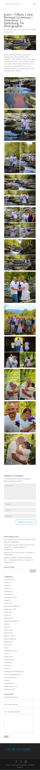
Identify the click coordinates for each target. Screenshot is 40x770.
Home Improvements (11, 621)
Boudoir (6, 582)
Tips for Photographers (11, 674)
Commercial (8, 594)
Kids (5, 627)
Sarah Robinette (11, 30)
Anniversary (8, 579)
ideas (5, 624)
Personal (7, 645)
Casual (6, 588)
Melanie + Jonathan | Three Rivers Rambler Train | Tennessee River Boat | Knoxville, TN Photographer (18, 560)
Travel (6, 680)
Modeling (7, 633)
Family (6, 612)
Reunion (6, 662)
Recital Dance (8, 660)
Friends (6, 615)
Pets (5, 648)
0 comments (9, 32)
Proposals (7, 657)
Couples (6, 603)
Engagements (8, 609)
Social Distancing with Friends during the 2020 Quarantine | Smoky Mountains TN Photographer (19, 547)
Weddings (7, 689)
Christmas (7, 591)
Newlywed (7, 642)
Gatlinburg (7, 618)
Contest (6, 600)
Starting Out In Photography (13, 671)
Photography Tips (9, 651)
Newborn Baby (9, 639)
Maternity (7, 630)
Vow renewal (32, 30)
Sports (6, 668)
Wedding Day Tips (10, 686)
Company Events (9, 597)
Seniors (6, 665)
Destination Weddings (11, 606)
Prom (5, 654)
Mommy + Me (8, 636)
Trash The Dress (9, 677)
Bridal (6, 585)
